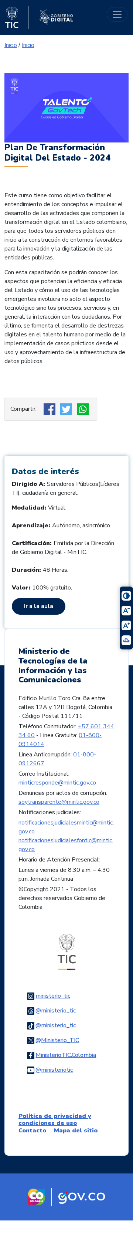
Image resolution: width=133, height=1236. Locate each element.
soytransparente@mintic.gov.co (58, 802)
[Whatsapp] (83, 409)
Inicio (10, 45)
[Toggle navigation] (117, 14)
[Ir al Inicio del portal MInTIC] (67, 952)
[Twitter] (67, 409)
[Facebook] (50, 409)
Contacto (32, 1130)
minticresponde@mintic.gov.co (57, 783)
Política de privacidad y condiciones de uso (54, 1119)
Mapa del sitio (76, 1130)
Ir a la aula (38, 606)
